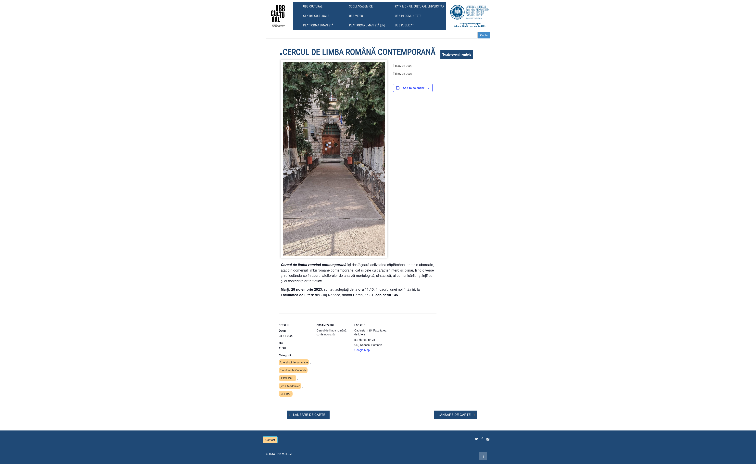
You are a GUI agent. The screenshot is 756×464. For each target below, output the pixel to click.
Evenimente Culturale (293, 370)
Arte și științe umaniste (294, 362)
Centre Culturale (316, 16)
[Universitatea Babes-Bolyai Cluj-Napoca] (469, 16)
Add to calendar (413, 88)
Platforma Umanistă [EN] (367, 25)
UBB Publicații (405, 25)
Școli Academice (361, 6)
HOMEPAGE (287, 378)
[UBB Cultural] (278, 16)
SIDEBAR (286, 394)
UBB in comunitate (408, 16)
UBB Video (356, 16)
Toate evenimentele (456, 54)
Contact (270, 440)
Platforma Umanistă (318, 25)
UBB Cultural (312, 6)
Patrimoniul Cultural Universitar (419, 6)
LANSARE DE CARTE (308, 414)
